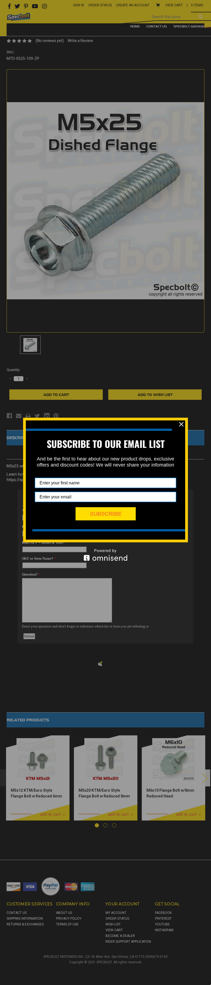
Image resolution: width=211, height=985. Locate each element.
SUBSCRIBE (105, 514)
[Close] (181, 424)
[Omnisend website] (105, 554)
